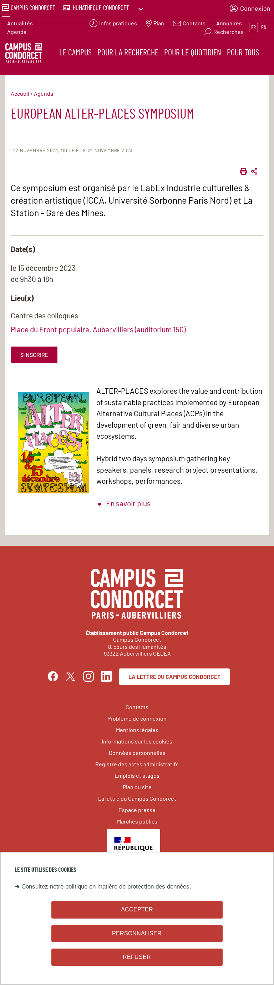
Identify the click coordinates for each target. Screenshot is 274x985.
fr (253, 27)
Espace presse (137, 809)
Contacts (137, 706)
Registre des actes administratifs (137, 764)
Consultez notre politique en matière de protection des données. (106, 886)
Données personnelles (137, 752)
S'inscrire (34, 354)
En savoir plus (128, 503)
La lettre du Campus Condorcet (174, 676)
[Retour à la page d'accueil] (23, 54)
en (264, 27)
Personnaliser (137, 933)
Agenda (16, 31)
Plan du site (137, 786)
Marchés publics (137, 821)
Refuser (137, 957)
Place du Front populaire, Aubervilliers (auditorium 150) (98, 329)
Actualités (20, 23)
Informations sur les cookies (137, 741)
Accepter (137, 909)
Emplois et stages (137, 775)
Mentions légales (137, 729)
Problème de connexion (137, 718)
